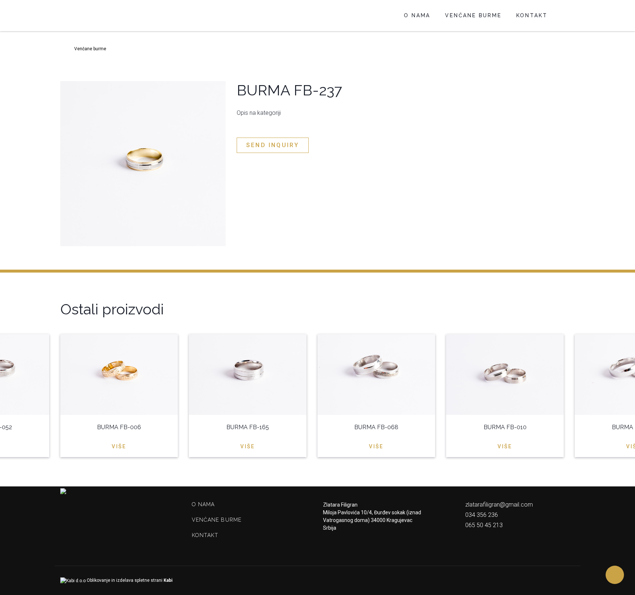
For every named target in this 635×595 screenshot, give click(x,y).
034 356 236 (481, 514)
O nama (417, 15)
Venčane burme (473, 15)
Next (570, 308)
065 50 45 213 (483, 525)
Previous (555, 308)
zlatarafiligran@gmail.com (498, 504)
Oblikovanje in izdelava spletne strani (129, 580)
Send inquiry (272, 145)
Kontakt (532, 15)
